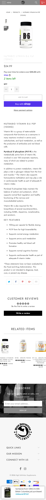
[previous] (12, 35)
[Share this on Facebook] (16, 282)
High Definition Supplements (26, 475)
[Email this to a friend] (36, 282)
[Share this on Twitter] (9, 282)
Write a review (23, 313)
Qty (5, 84)
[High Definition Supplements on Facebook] (20, 469)
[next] (39, 35)
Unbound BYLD (21, 494)
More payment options (23, 110)
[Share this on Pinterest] (22, 282)
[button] (20, 360)
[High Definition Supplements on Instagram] (25, 469)
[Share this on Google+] (29, 282)
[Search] (37, 2)
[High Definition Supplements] (23, 2)
